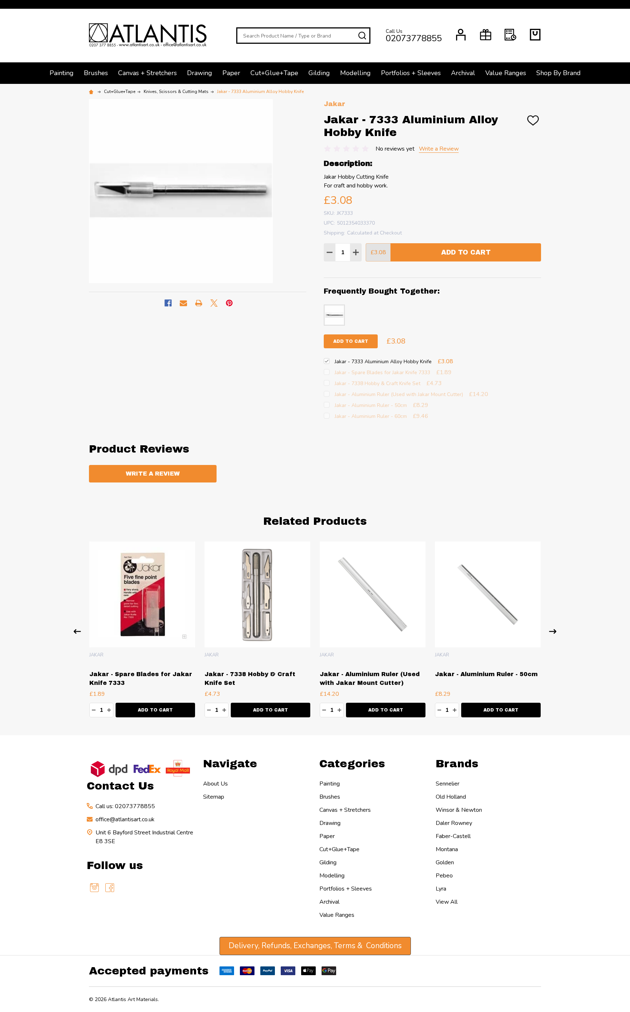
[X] (214, 303)
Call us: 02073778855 (125, 806)
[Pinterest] (229, 303)
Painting (62, 73)
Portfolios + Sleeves (411, 73)
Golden (445, 862)
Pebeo (444, 876)
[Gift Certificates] (485, 34)
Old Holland (451, 797)
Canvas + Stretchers (147, 73)
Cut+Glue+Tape (274, 73)
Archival (463, 73)
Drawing (199, 73)
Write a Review (439, 149)
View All (447, 902)
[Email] (183, 303)
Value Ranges (505, 73)
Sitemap (213, 797)
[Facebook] (168, 303)
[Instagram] (94, 887)
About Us (215, 784)
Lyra (441, 889)
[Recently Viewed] (510, 34)
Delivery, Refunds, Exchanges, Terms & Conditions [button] (315, 946)
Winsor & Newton (459, 810)
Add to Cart (466, 252)
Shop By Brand (558, 73)
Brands (457, 763)
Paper (231, 73)
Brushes (96, 73)
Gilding (319, 73)
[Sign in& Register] (461, 34)
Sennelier (447, 784)
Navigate (230, 763)
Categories (352, 763)
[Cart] (535, 34)
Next (552, 631)
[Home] (92, 91)
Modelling (355, 73)
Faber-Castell (453, 836)
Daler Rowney (454, 823)
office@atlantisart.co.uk (125, 819)
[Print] (198, 303)
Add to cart (350, 341)
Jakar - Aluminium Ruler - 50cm (486, 674)
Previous (77, 631)
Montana (447, 849)
